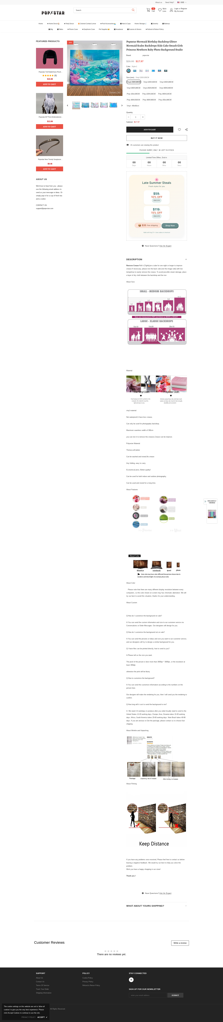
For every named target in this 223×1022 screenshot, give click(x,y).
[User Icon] (171, 10)
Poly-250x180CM (165, 100)
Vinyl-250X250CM (150, 88)
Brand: (128, 55)
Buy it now (157, 138)
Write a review (180, 943)
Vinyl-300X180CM (133, 88)
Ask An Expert (165, 246)
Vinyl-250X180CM (166, 82)
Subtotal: (129, 122)
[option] (94, 68)
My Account (178, 11)
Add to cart (49, 84)
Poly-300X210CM (164, 94)
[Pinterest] (131, 979)
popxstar (146, 55)
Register (184, 9)
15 (131, 145)
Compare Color (115, 92)
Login (176, 9)
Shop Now (170, 225)
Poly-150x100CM (133, 94)
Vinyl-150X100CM (134, 82)
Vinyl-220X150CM (150, 82)
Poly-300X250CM (133, 100)
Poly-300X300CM (149, 100)
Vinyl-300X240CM (166, 88)
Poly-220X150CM (149, 94)
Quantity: (129, 112)
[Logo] (53, 12)
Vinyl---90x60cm (133, 106)
